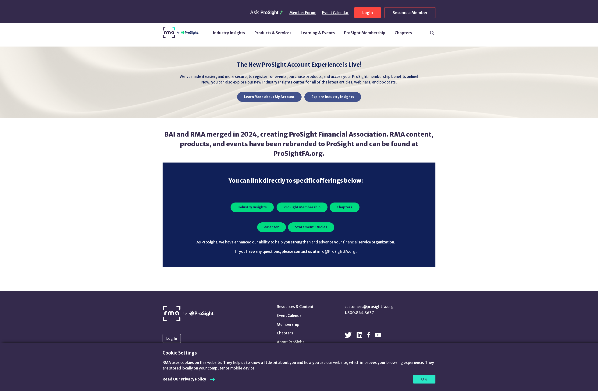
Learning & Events (318, 32)
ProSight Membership (364, 32)
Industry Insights (229, 32)
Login (367, 12)
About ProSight (290, 342)
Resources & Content (295, 306)
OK (424, 379)
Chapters (403, 32)
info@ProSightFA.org (336, 251)
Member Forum (302, 12)
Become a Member (409, 12)
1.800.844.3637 (359, 312)
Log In (171, 338)
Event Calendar (335, 12)
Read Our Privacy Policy (184, 379)
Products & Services (272, 32)
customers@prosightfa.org (369, 306)
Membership (288, 324)
